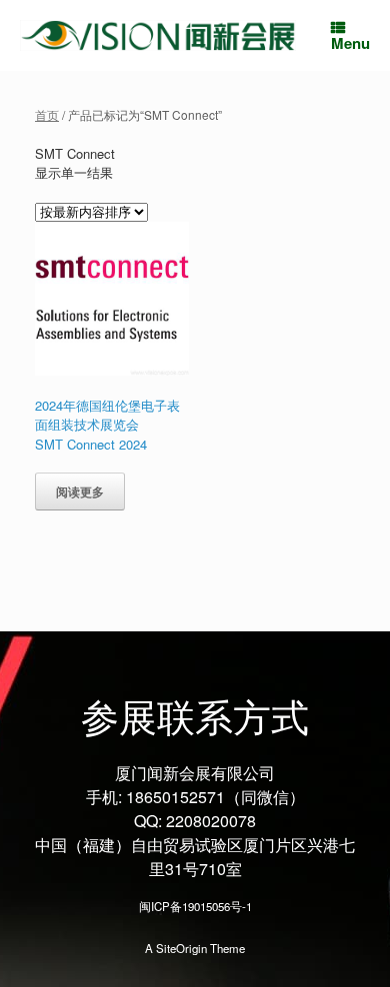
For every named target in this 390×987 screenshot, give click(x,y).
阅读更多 (80, 491)
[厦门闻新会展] (158, 35)
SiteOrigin (181, 948)
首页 (47, 114)
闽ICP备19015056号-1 (195, 906)
